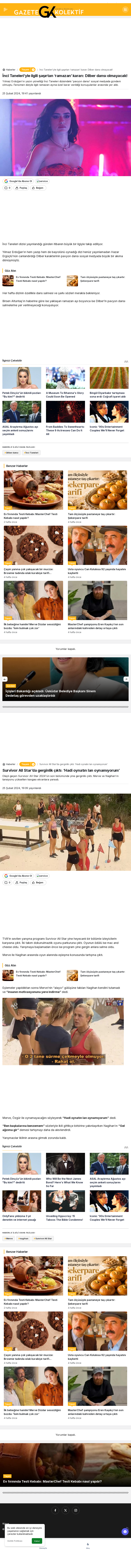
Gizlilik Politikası (14, 1541)
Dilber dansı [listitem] (11, 452)
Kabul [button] (37, 1541)
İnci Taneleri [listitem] (31, 452)
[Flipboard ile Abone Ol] (42, 181)
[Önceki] (5, 679)
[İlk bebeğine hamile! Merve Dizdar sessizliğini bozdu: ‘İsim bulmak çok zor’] (33, 607)
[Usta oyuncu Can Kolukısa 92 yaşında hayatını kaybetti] (97, 552)
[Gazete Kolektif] (48, 12)
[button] (125, 9)
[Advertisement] (65, 42)
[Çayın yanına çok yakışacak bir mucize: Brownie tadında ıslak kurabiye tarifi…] (33, 552)
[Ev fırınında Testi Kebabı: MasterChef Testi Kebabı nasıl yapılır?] (33, 280)
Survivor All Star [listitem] (43, 1238)
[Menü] (5, 9)
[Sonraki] (126, 679)
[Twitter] (65, 1510)
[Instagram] (76, 1510)
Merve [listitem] (9, 1238)
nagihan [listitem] (23, 1238)
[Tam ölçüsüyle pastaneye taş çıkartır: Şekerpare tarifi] (98, 280)
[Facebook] (55, 1510)
